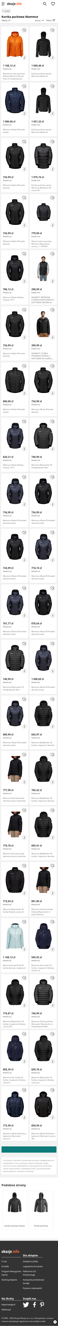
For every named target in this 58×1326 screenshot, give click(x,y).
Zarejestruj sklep (30, 1261)
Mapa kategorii (8, 1304)
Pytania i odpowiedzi (32, 1288)
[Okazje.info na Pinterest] (42, 1305)
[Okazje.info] (15, 4)
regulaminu (24, 1321)
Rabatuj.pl (6, 1309)
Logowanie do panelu (33, 1266)
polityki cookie (40, 1321)
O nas (4, 1261)
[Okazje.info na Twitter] (26, 1305)
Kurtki (7, 11)
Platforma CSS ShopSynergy (29, 1273)
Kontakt (5, 1266)
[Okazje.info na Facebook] (34, 1305)
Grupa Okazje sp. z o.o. (24, 1318)
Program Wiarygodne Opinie (11, 1273)
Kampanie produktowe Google (33, 1281)
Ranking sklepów (9, 1279)
